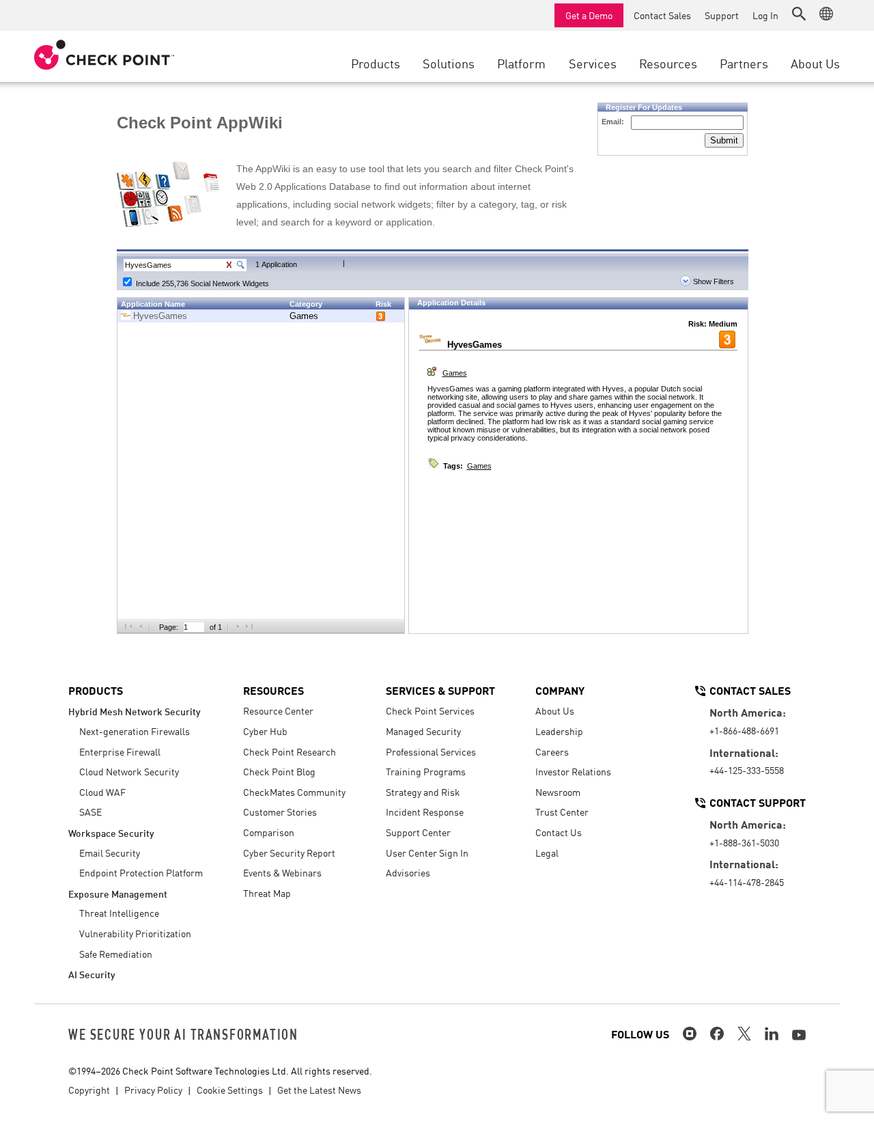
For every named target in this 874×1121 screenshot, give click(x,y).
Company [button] (559, 690)
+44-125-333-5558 (746, 770)
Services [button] (593, 63)
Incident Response (425, 811)
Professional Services (431, 751)
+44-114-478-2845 (746, 882)
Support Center (418, 832)
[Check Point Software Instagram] (689, 1033)
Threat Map (267, 893)
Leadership (559, 731)
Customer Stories (280, 811)
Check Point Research (289, 751)
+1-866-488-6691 (744, 730)
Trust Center (562, 811)
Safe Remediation (115, 953)
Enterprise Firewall (119, 751)
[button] (799, 13)
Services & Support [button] (440, 690)
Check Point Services (430, 710)
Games (304, 316)
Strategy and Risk (423, 792)
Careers (552, 751)
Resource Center (278, 710)
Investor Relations (573, 771)
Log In (765, 15)
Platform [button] (521, 63)
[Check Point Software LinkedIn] (771, 1033)
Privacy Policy (153, 1089)
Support (722, 15)
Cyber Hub (265, 731)
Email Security (109, 852)
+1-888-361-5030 (744, 842)
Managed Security (423, 731)
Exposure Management (117, 893)
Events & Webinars (282, 872)
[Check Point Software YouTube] (799, 1035)
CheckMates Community (294, 792)
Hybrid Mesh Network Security (134, 710)
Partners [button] (744, 63)
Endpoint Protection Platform (141, 872)
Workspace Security (111, 832)
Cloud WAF (102, 792)
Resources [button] (668, 63)
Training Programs (426, 771)
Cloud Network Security (129, 771)
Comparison (268, 832)
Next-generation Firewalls (134, 731)
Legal (547, 852)
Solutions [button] (449, 63)
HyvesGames (160, 316)
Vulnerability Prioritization (135, 933)
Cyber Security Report (289, 852)
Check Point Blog (279, 771)
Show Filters (712, 281)
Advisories (408, 872)
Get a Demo (588, 15)
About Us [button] (815, 63)
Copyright (89, 1089)
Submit (724, 140)
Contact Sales (662, 15)
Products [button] (375, 63)
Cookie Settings (230, 1089)
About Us (554, 710)
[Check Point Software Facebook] (717, 1033)
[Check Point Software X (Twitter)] (744, 1033)
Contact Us (558, 832)
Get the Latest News (319, 1089)
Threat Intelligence (119, 912)
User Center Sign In (427, 852)
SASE (90, 811)
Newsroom (557, 792)
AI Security (91, 973)
